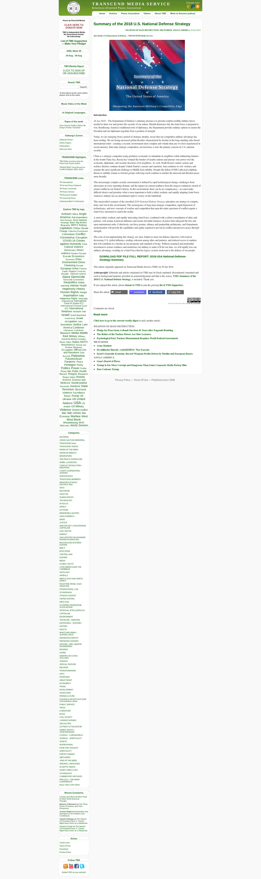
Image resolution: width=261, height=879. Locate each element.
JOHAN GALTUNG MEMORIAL (72, 440)
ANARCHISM (65, 693)
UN (74, 399)
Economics (78, 256)
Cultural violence (73, 246)
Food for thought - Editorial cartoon (73, 272)
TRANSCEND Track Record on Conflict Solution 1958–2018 (72, 168)
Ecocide (67, 256)
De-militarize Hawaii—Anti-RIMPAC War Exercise (123, 349)
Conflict (80, 234)
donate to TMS (132, 285)
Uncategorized (66, 773)
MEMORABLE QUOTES (69, 513)
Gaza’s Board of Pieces (108, 361)
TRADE (63, 686)
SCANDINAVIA (66, 592)
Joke (80, 321)
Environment (69, 262)
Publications (65, 146)
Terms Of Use (65, 846)
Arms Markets (104, 345)
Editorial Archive (66, 140)
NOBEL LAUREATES (68, 462)
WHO (81, 422)
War (64, 413)
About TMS (160, 13)
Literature (68, 330)
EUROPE (63, 557)
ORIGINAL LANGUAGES (70, 764)
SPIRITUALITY (66, 751)
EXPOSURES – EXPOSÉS (70, 623)
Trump (75, 395)
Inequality (83, 298)
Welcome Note (66, 149)
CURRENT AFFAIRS (68, 720)
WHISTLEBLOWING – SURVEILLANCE (68, 634)
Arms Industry (80, 220)
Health (83, 285)
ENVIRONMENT (66, 617)
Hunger (83, 292)
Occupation (67, 349)
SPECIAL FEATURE (68, 664)
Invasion (77, 311)
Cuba (84, 244)
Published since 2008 (163, 380)
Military (73, 336)
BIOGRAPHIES (66, 456)
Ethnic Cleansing (75, 264)
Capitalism (66, 228)
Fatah (65, 271)
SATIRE (63, 653)
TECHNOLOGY (66, 500)
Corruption (81, 237)
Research (83, 374)
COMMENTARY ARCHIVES (71, 776)
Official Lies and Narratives (74, 351)
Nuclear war (81, 345)
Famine (83, 269)
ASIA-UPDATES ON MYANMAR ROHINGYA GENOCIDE (72, 538)
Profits (83, 368)
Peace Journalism (130, 13)
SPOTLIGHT (65, 572)
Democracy (70, 250)
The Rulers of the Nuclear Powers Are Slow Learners (124, 334)
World (73, 425)
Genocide (78, 276)
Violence (65, 409)
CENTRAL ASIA (66, 554)
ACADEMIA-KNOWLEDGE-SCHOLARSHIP (71, 606)
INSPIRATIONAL (66, 745)
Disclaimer (64, 849)
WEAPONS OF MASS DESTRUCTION (68, 483)
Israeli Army (70, 318)
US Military (77, 406)
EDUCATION (65, 551)
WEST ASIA (64, 602)
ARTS (62, 674)
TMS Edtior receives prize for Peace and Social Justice (71, 162)
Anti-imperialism (79, 217)
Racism (63, 374)
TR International (66, 182)
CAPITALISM (65, 614)
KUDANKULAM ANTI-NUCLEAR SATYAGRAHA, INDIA (73, 700)
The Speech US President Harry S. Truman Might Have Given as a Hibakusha (73, 821)
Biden (72, 222)
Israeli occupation (74, 320)
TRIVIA (62, 708)
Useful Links (65, 843)
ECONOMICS (65, 683)
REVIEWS (64, 649)
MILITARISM (65, 491)
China (76, 228)
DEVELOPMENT (66, 690)
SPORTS (63, 741)
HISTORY (64, 626)
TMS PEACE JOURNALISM (71, 459)
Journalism (66, 324)
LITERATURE (65, 711)
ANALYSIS (64, 494)
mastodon (139, 292)
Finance (73, 271)
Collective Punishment (78, 231)
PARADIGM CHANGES (69, 641)
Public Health (79, 371)
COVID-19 (69, 240)
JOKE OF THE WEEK (68, 761)
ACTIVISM (64, 510)
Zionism (83, 425)
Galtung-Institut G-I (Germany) (72, 201)
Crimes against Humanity (72, 242)
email (118, 292)
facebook (157, 292)
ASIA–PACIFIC (66, 531)
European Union (70, 268)
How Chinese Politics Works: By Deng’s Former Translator (73, 126)
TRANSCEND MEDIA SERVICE (131, 4)
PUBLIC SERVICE (67, 704)
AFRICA (63, 507)
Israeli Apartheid (78, 315)
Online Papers (65, 143)
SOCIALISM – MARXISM (70, 620)
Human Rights (69, 292)
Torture (67, 396)
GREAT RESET (66, 680)
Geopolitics (70, 282)
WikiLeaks (64, 425)
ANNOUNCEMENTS (68, 453)
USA (77, 403)
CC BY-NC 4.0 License (193, 303)
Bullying (83, 225)
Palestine (78, 355)
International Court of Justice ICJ (75, 302)
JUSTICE (63, 523)
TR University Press (68, 198)
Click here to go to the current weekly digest (116, 320)
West (85, 416)
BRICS (74, 225)
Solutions (75, 386)
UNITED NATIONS (67, 599)
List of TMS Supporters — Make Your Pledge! (74, 42)
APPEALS (64, 575)
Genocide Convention (73, 280)
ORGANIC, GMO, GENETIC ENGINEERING (71, 645)
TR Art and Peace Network (70, 185)
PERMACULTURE (67, 696)
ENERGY (63, 534)
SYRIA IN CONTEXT (68, 596)
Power (75, 368)
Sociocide (64, 386)
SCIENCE (64, 661)
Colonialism (68, 234)
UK (82, 395)
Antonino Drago (66, 826)
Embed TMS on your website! (74, 872)
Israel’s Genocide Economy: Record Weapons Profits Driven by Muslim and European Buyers (145, 353)
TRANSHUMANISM (68, 671)
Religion (72, 374)
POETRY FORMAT (67, 754)
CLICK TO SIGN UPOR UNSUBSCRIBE (74, 72)
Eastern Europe (78, 253)
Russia (80, 376)
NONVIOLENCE (66, 476)
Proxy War (66, 371)
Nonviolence (68, 345)
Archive (113, 13)
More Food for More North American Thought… (73, 799)
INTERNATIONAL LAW (69, 589)
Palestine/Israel (73, 359)
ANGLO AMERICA (67, 516)
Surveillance (79, 393)
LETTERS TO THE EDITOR (71, 727)
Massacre (65, 333)
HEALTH (63, 629)
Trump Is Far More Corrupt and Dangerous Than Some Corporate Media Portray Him (142, 365)
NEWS (62, 519)
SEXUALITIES (65, 724)
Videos (147, 13)
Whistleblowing (70, 422)
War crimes (74, 413)
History (80, 288)
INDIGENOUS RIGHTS (69, 638)
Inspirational (67, 301)
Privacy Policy (65, 852)
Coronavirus (67, 237)
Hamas (74, 285)
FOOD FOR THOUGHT (69, 748)
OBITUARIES (65, 757)
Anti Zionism (66, 220)
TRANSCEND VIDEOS (69, 446)
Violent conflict (80, 410)
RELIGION (64, 667)
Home (102, 13)
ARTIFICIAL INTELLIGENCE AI (72, 610)
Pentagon (70, 364)
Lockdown (79, 330)
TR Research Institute (68, 195)
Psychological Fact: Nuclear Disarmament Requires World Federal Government (137, 338)
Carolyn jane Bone (67, 797)
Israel (65, 314)
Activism (66, 213)
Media (75, 332)
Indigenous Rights (68, 298)
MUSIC (62, 714)
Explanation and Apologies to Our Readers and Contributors (74, 814)
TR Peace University (68, 189)
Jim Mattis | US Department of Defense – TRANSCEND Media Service (123, 35)
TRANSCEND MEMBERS (70, 479)
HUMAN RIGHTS (67, 497)
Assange (65, 222)
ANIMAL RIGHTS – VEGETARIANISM (67, 731)
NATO (84, 341)
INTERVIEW (64, 677)
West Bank (74, 419)
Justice (77, 324)
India (81, 295)
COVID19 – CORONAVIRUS (71, 735)
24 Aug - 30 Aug (74, 55)
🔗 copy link (174, 292)
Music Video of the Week (70, 785)
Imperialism (70, 295)
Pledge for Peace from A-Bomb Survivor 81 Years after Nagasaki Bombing (135, 330)
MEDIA (62, 561)
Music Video (65, 342)
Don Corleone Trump (108, 369)
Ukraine (67, 399)
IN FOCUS (64, 504)
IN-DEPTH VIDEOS (67, 767)
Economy (70, 259)
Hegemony (69, 288)
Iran (84, 311)
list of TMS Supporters (171, 285)
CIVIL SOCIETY (66, 717)
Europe (79, 265)
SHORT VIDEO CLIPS (69, 770)
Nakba (75, 342)
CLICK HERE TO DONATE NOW (73, 26)
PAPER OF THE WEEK (69, 450)
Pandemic (70, 361)
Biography (65, 225)
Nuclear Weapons (73, 347)
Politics (65, 368)
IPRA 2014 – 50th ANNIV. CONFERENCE (70, 781)
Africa (75, 214)
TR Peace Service (67, 192)
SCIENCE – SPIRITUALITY (71, 738)
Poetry (80, 365)
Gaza (66, 276)
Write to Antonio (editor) (182, 13)
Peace (80, 361)
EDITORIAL (64, 437)
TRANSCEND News (68, 443)
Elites (79, 259)
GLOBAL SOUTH (67, 564)
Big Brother (81, 222)
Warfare (76, 416)
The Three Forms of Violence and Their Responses (74, 806)
